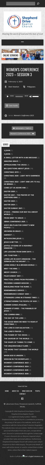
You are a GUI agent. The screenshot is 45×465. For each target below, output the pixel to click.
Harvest (8, 235)
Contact (22, 394)
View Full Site (22, 386)
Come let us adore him (15, 188)
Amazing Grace (11, 161)
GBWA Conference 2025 (14, 221)
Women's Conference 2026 (16, 373)
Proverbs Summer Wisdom (16, 283)
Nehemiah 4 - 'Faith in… (23, 128)
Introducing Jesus (12, 238)
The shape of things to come (18, 342)
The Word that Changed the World (21, 349)
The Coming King (12, 314)
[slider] (36, 96)
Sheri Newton (13, 87)
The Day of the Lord (13, 318)
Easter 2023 (9, 201)
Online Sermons (10, 55)
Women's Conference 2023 (24, 115)
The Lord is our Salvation (16, 328)
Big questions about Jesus (16, 168)
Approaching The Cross (15, 165)
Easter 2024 (9, 204)
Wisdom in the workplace (16, 359)
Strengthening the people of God (20, 301)
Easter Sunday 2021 (13, 208)
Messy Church (10, 272)
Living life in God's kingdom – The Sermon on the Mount (20, 260)
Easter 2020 (9, 191)
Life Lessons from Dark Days (17, 252)
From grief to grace (13, 218)
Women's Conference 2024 (16, 366)
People (37, 391)
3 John (7, 154)
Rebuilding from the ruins (16, 287)
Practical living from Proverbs (19, 279)
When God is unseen (13, 355)
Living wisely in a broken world (19, 265)
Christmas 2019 (11, 172)
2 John (7, 150)
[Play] (7, 96)
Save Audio (13, 105)
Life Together (10, 255)
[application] (22, 96)
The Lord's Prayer (12, 331)
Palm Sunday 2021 (12, 276)
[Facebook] (22, 399)
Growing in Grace (12, 231)
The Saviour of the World (16, 338)
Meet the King (10, 268)
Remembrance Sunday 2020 (16, 294)
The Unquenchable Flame (16, 346)
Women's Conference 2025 (16, 370)
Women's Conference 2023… (21, 134)
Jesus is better (11, 242)
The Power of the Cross (15, 335)
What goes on (27, 391)
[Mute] (30, 96)
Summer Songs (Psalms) (15, 305)
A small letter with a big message (20, 157)
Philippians (31, 87)
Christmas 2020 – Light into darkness (22, 176)
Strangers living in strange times (20, 297)
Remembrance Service (14, 290)
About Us (15, 391)
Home (7, 391)
